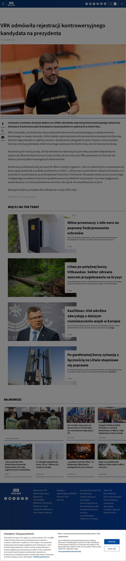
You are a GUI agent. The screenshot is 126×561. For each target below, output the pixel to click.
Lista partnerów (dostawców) (69, 551)
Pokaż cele (112, 549)
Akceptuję (111, 542)
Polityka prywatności (41, 557)
